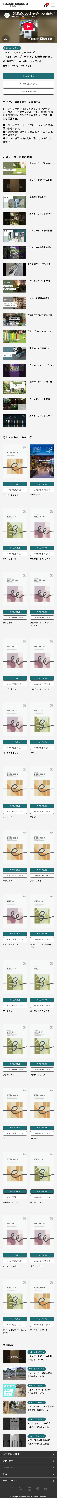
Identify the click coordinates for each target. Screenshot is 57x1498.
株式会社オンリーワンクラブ (17, 65)
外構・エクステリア (12, 48)
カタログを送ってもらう (28, 84)
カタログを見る (28, 76)
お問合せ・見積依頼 (28, 91)
